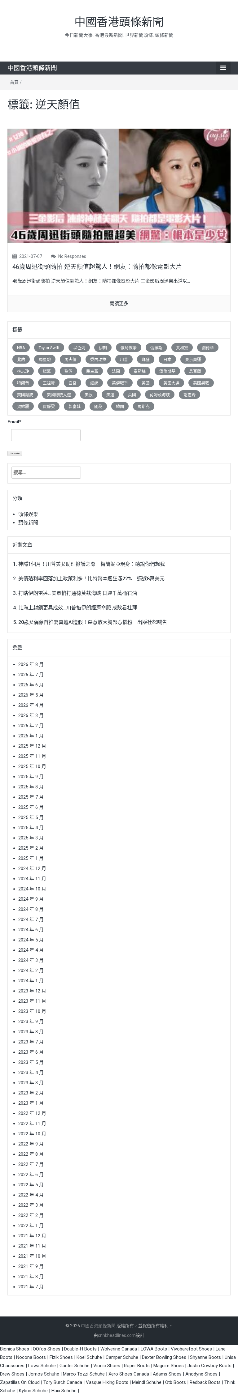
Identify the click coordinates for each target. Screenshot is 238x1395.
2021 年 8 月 (31, 1276)
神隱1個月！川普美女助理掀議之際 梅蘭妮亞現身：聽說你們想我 (91, 564)
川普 (124, 359)
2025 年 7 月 (31, 797)
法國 (116, 371)
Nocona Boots (31, 1357)
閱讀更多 (119, 303)
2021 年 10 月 (32, 1256)
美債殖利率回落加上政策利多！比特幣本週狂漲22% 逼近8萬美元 (91, 579)
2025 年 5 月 (31, 817)
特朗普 (23, 383)
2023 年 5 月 (31, 1062)
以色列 (79, 347)
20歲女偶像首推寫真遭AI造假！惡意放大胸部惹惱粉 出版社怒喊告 (92, 622)
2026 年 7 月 (31, 674)
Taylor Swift (49, 347)
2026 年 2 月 (31, 725)
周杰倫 (70, 359)
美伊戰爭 (120, 383)
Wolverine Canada (118, 1349)
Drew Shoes (12, 1374)
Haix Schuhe (64, 1390)
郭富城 (74, 406)
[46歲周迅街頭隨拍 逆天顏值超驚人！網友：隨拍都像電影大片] (119, 185)
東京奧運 (193, 359)
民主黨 (92, 371)
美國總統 (25, 394)
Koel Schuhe (89, 1357)
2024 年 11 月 (32, 878)
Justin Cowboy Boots (209, 1365)
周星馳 (45, 359)
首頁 (14, 82)
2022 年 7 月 (31, 1164)
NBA (21, 347)
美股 (89, 394)
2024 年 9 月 (31, 899)
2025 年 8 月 (31, 787)
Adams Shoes (167, 1374)
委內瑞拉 (98, 359)
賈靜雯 (49, 406)
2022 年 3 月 (31, 1205)
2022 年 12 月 (32, 1113)
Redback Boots (205, 1382)
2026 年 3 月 (31, 715)
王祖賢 (49, 383)
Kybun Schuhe (33, 1390)
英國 (132, 394)
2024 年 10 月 (32, 889)
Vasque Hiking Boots (107, 1382)
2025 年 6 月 (31, 807)
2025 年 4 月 (31, 827)
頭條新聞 (28, 523)
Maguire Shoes (168, 1365)
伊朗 (103, 347)
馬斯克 (144, 406)
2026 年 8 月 (31, 664)
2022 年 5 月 (31, 1185)
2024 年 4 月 (31, 950)
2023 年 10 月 (32, 1011)
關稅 (98, 406)
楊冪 (47, 371)
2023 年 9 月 (31, 1021)
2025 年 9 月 (31, 776)
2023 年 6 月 (31, 1052)
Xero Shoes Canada (128, 1374)
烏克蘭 (195, 371)
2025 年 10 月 (32, 766)
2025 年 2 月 (31, 848)
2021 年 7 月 (31, 1287)
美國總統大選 (59, 394)
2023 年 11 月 (32, 1001)
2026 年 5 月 (31, 695)
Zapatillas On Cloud (20, 1382)
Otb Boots (175, 1382)
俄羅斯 (156, 347)
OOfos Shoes (46, 1349)
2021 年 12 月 (32, 1236)
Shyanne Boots (205, 1357)
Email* (14, 421)
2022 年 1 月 (31, 1225)
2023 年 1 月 (31, 1103)
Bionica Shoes (14, 1349)
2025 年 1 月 (31, 858)
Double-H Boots (80, 1349)
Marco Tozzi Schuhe (84, 1374)
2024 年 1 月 (31, 980)
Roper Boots (137, 1365)
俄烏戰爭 (129, 347)
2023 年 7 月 (31, 1042)
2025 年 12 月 (32, 746)
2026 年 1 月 (31, 736)
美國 (146, 383)
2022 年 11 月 (32, 1123)
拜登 (146, 359)
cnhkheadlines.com (117, 1335)
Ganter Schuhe (75, 1365)
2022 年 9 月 (31, 1144)
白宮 (72, 383)
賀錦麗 (23, 406)
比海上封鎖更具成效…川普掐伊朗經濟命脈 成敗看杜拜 (77, 608)
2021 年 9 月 (31, 1266)
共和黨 (182, 347)
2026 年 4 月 (31, 705)
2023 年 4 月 (31, 1072)
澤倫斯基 (167, 371)
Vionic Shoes (106, 1365)
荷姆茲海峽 (160, 394)
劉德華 (208, 347)
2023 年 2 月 (31, 1093)
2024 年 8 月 (31, 909)
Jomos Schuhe (43, 1374)
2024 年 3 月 (31, 960)
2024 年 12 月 (32, 868)
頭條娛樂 (28, 514)
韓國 (120, 406)
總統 (94, 383)
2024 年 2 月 (31, 970)
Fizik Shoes (61, 1357)
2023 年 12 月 (32, 991)
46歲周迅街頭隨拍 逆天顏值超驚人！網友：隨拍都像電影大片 (97, 267)
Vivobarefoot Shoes (191, 1349)
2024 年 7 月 (31, 919)
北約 (21, 359)
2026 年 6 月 (31, 685)
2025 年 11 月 (32, 756)
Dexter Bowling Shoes (164, 1357)
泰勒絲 (140, 371)
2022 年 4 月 (31, 1195)
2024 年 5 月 (31, 940)
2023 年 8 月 (31, 1032)
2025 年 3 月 (31, 838)
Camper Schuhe (122, 1357)
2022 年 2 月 (31, 1215)
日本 (167, 359)
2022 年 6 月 (31, 1174)
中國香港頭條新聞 (119, 22)
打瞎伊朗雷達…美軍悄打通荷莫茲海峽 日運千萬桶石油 (77, 593)
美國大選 (171, 383)
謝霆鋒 (189, 394)
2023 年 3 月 (31, 1083)
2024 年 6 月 (31, 929)
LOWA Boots (154, 1349)
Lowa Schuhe (42, 1365)
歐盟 (68, 371)
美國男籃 (201, 383)
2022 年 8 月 (31, 1154)
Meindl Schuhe (146, 1382)
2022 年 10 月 (32, 1134)
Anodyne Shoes (201, 1374)
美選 (110, 394)
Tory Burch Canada (62, 1382)
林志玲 (23, 371)
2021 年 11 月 (32, 1246)
